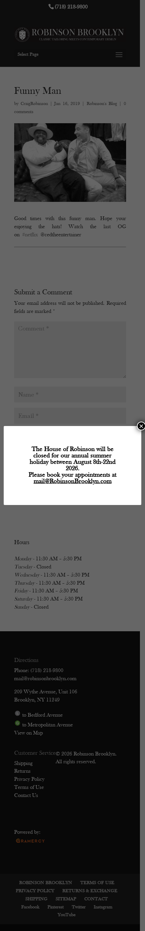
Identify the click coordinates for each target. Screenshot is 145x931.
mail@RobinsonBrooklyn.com (73, 481)
